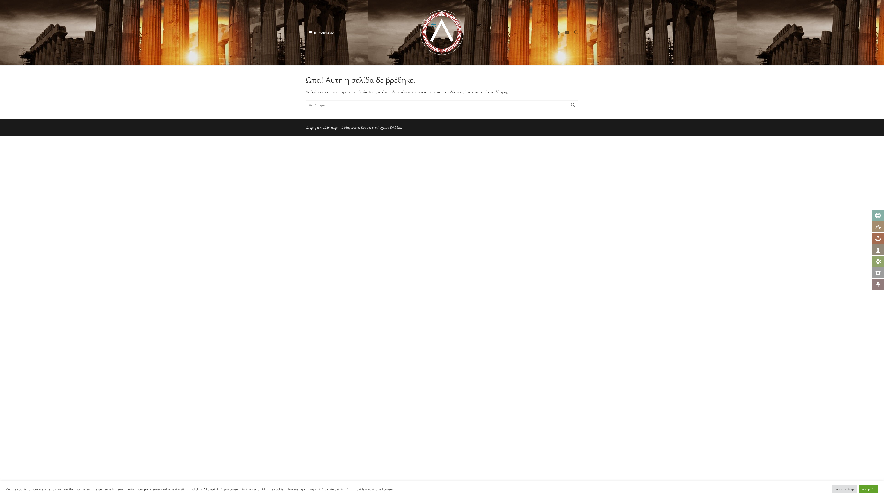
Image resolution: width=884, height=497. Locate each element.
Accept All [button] (868, 489)
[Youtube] (566, 32)
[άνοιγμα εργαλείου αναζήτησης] (576, 32)
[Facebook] (558, 32)
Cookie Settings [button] (844, 489)
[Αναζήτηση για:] (442, 105)
